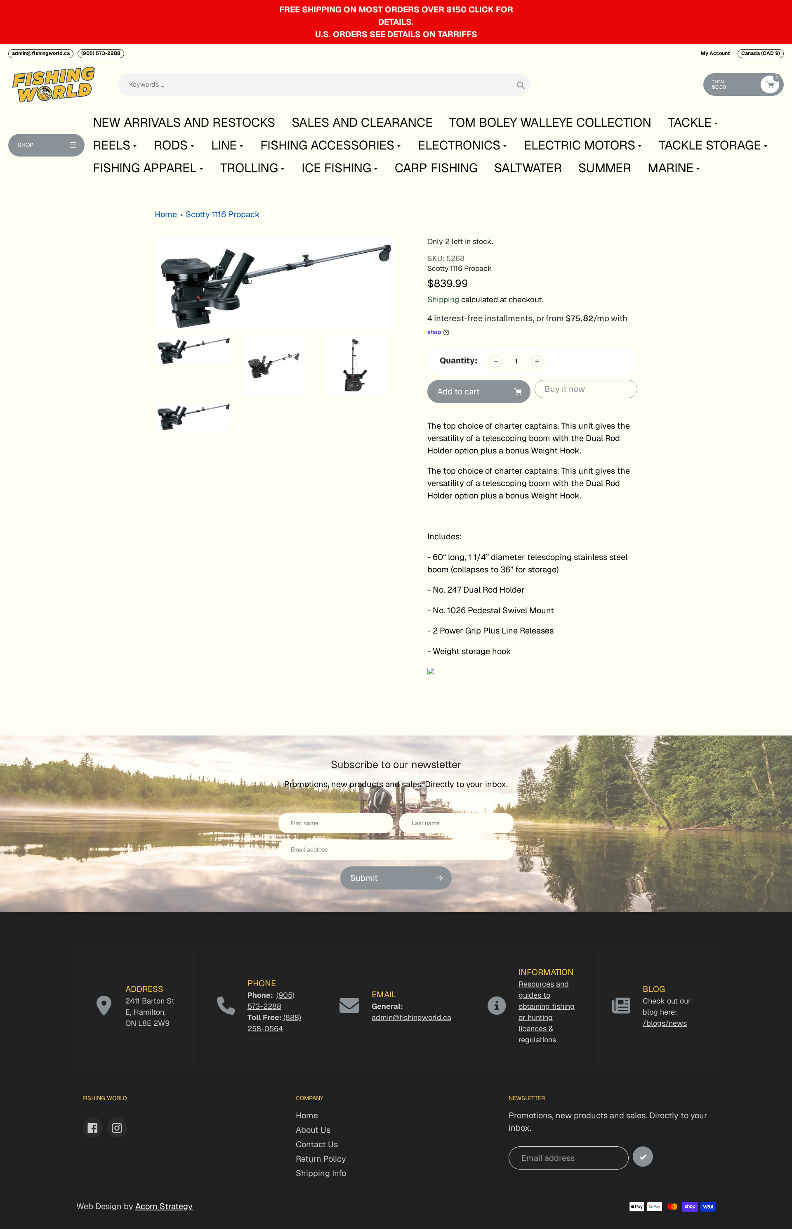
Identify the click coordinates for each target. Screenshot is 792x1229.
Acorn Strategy (164, 1206)
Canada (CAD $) (760, 53)
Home (166, 214)
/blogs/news (665, 1023)
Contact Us (317, 1144)
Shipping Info (321, 1173)
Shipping (443, 299)
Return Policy (321, 1158)
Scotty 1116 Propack (223, 214)
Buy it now (564, 389)
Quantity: (458, 360)
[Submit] (643, 1156)
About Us (313, 1130)
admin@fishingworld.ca (41, 53)
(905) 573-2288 (100, 53)
